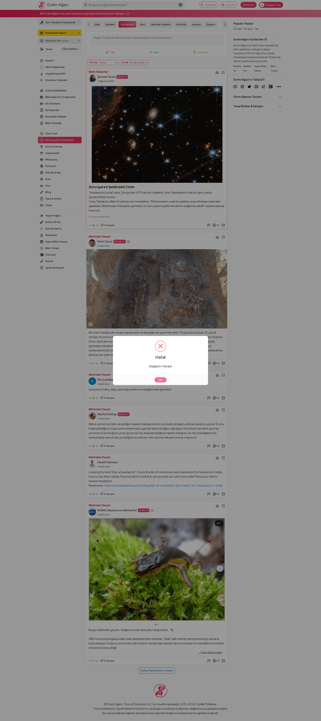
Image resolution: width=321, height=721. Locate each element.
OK (161, 380)
